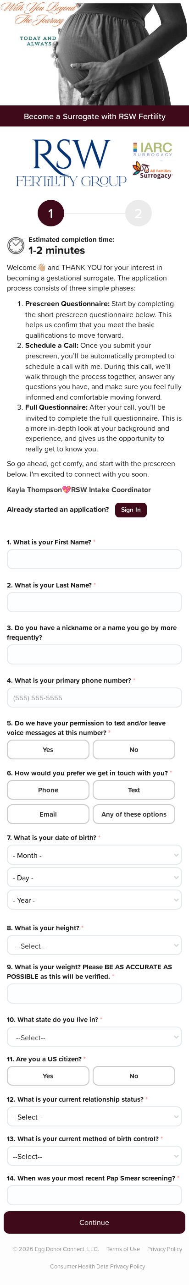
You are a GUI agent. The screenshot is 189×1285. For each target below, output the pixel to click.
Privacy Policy (164, 1249)
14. (93, 1178)
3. (92, 632)
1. (51, 542)
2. (51, 585)
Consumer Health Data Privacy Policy (97, 1266)
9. (89, 971)
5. (86, 727)
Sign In (131, 509)
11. (46, 1059)
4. (71, 680)
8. (45, 928)
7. (53, 837)
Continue (94, 1222)
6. (89, 773)
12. (77, 1099)
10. (54, 1019)
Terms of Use (123, 1249)
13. (85, 1138)
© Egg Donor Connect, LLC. (56, 1249)
